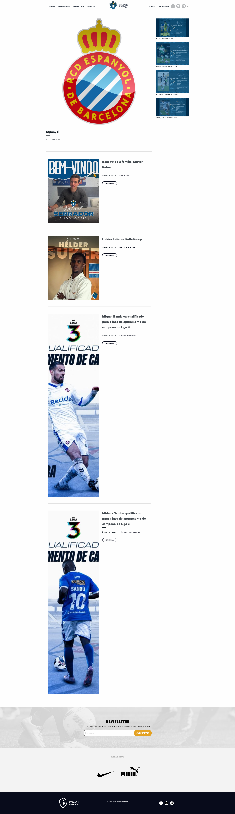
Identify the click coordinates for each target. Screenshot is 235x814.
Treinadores (64, 7)
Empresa (153, 7)
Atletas (51, 7)
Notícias (91, 7)
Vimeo (184, 6)
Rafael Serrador (124, 175)
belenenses (132, 335)
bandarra (123, 335)
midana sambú (135, 532)
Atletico (122, 247)
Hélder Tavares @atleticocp (122, 239)
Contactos (164, 7)
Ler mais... (110, 183)
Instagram (178, 6)
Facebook (173, 6)
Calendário (78, 7)
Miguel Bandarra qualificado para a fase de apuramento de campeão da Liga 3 (124, 321)
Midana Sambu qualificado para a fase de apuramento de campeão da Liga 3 (124, 518)
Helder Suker (131, 247)
